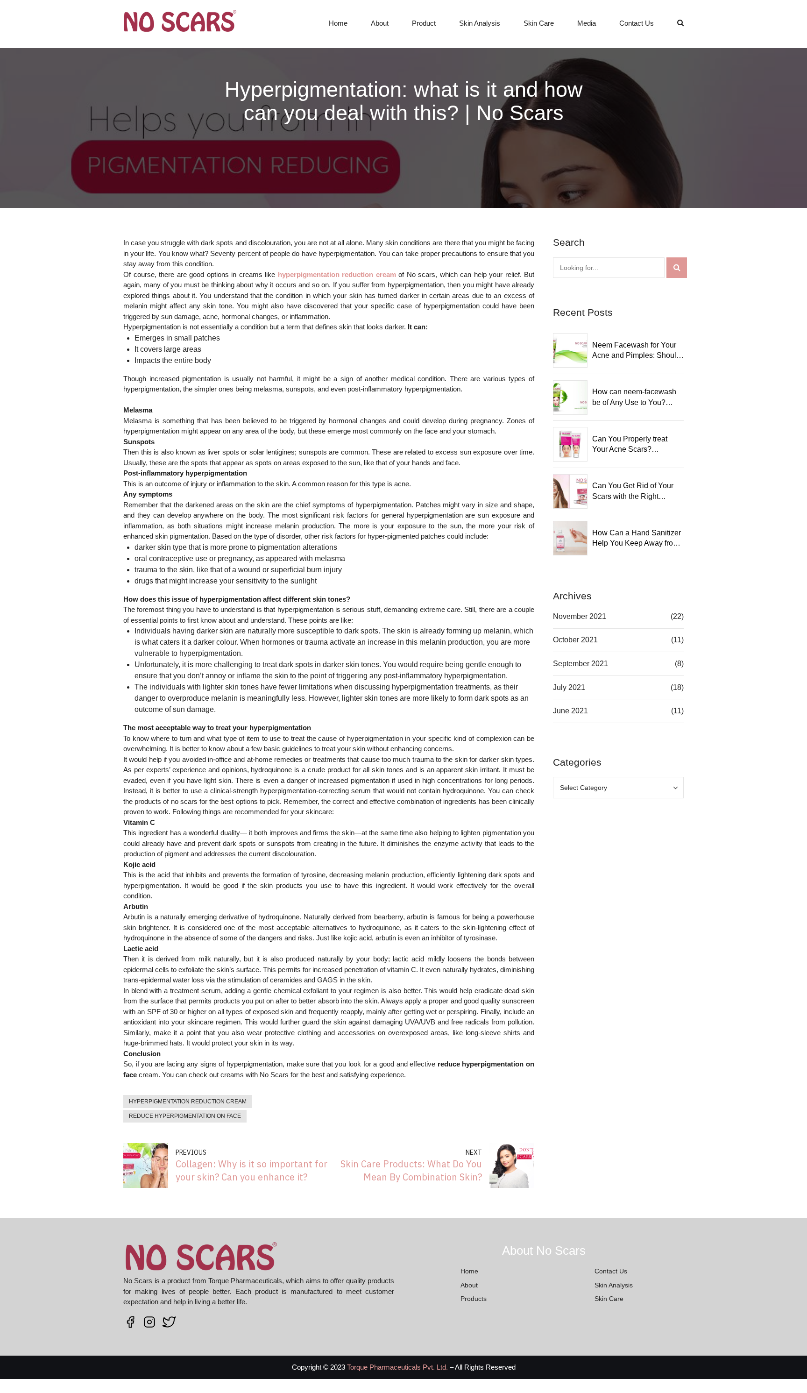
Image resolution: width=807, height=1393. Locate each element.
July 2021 (569, 687)
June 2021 (570, 711)
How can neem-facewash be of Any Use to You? (634, 397)
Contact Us (636, 23)
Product (424, 23)
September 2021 (580, 664)
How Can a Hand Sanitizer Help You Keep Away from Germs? (636, 539)
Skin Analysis (479, 23)
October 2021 (575, 640)
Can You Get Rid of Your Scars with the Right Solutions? (632, 492)
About (380, 23)
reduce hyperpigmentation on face (185, 1116)
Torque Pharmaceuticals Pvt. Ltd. (397, 1367)
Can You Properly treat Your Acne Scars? (629, 444)
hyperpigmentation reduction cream (188, 1101)
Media (586, 23)
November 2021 (579, 616)
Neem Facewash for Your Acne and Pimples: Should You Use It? (636, 351)
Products (473, 1298)
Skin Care (539, 23)
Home (338, 23)
